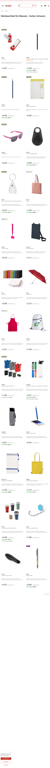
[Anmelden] (41, 6)
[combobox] (27, 5)
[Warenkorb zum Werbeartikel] (48, 6)
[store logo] (8, 5)
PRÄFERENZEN (5, 761)
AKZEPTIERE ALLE (6, 758)
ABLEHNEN (6, 765)
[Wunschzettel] (45, 6)
